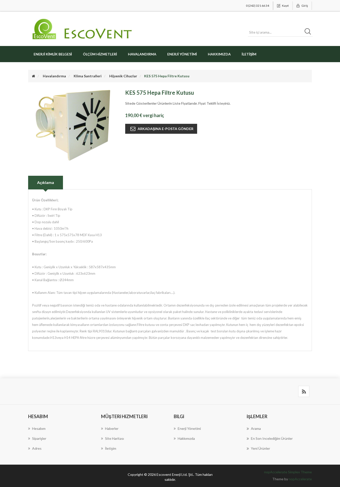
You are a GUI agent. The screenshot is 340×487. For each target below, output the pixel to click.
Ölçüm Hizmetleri (100, 54)
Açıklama (45, 182)
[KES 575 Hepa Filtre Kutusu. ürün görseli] (73, 125)
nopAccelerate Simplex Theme (288, 472)
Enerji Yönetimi (182, 54)
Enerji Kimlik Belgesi (53, 54)
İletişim (249, 54)
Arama (256, 428)
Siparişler (39, 438)
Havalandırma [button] (142, 54)
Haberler (111, 428)
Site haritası (114, 438)
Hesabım (39, 428)
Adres (37, 448)
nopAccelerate (300, 479)
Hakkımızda (219, 54)
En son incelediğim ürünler (272, 438)
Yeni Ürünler (260, 448)
